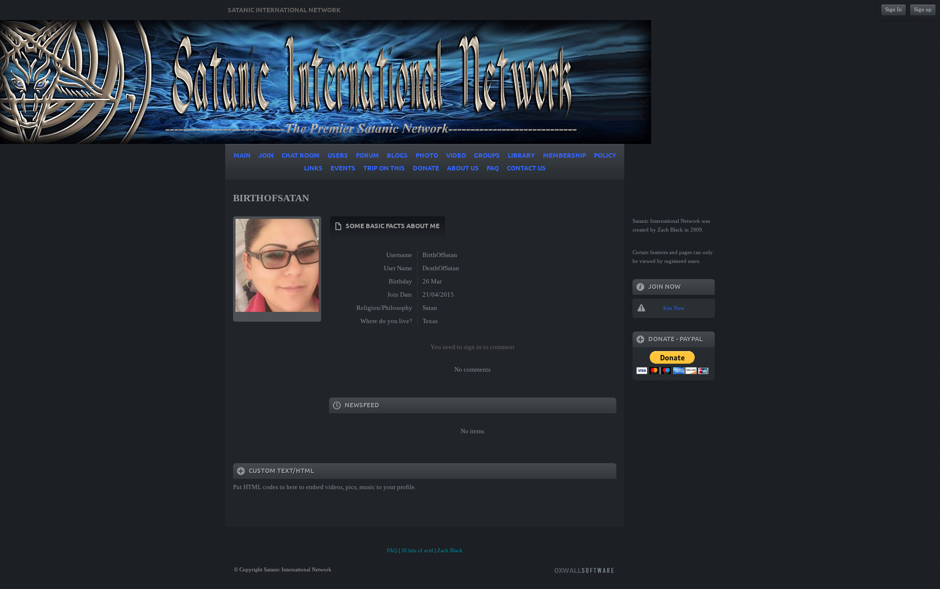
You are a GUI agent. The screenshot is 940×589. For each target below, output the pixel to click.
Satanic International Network (284, 10)
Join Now (673, 308)
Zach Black (450, 550)
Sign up (923, 9)
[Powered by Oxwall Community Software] (584, 569)
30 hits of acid (417, 550)
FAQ (392, 550)
